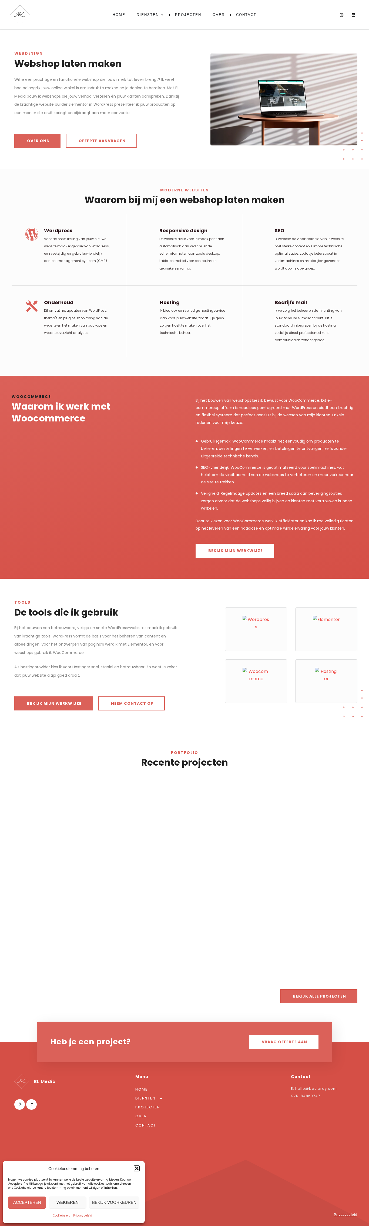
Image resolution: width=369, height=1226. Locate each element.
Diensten (145, 1098)
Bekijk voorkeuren (114, 1202)
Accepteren (27, 1202)
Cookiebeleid (62, 1216)
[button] (136, 1168)
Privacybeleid (82, 1216)
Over (141, 1116)
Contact (145, 1125)
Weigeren (67, 1202)
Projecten (147, 1107)
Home (141, 1089)
